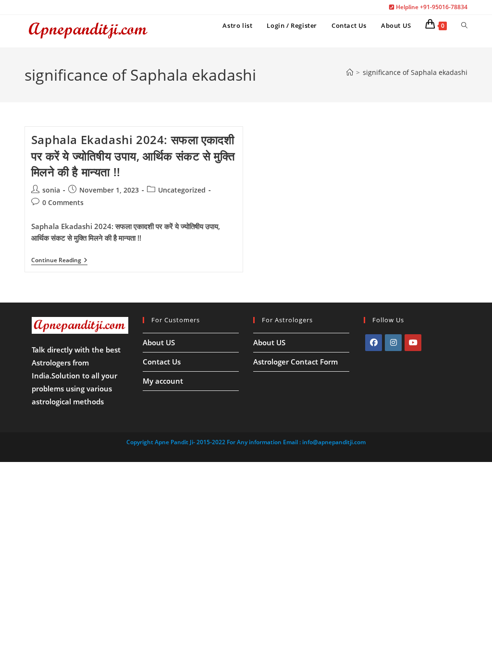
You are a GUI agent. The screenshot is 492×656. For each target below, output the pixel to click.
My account (163, 381)
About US (159, 342)
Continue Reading (59, 261)
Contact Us (162, 361)
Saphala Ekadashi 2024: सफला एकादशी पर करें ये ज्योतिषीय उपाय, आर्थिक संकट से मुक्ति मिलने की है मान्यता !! (133, 156)
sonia (51, 189)
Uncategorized (182, 189)
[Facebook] (373, 342)
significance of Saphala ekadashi (415, 72)
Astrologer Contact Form (295, 361)
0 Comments (63, 202)
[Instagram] (393, 342)
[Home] (349, 72)
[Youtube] (413, 342)
